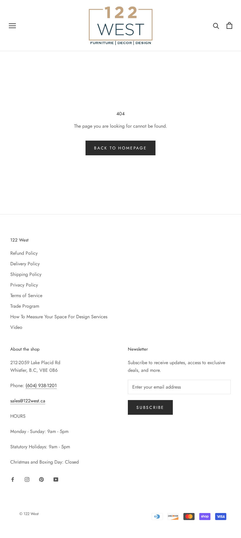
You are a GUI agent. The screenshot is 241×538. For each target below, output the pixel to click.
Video (16, 327)
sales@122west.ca (27, 400)
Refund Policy (24, 253)
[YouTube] (55, 479)
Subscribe (150, 407)
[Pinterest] (41, 479)
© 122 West (29, 514)
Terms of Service (26, 295)
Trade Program (24, 306)
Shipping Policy (25, 274)
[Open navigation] (12, 25)
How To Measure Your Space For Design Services (58, 316)
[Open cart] (229, 25)
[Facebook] (12, 479)
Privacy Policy (24, 285)
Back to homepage (120, 148)
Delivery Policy (25, 263)
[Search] (216, 25)
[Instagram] (27, 479)
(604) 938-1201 (41, 385)
